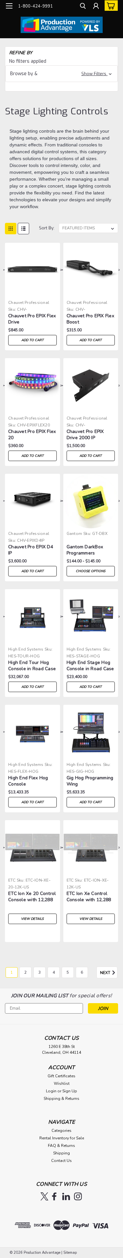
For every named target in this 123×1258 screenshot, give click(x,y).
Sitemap (70, 1252)
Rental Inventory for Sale (61, 1138)
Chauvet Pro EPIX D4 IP (30, 550)
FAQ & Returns (61, 1145)
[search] (83, 6)
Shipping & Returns (61, 1098)
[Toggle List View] (23, 228)
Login (51, 1091)
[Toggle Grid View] (10, 228)
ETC (11, 880)
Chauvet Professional (28, 302)
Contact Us (61, 1160)
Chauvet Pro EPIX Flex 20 (32, 434)
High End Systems (25, 649)
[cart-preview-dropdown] (109, 5)
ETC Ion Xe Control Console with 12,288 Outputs (89, 896)
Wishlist (62, 1083)
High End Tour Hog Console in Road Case (32, 665)
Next (105, 972)
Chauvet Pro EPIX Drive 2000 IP (85, 434)
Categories (61, 1130)
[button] (61, 73)
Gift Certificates (61, 1076)
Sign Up (69, 1091)
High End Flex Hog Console (28, 781)
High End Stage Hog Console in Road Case (90, 665)
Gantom (74, 533)
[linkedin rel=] (66, 1196)
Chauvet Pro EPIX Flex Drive (32, 319)
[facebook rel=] (54, 1196)
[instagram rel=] (78, 1196)
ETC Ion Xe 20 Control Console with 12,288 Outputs (32, 896)
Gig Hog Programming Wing (90, 781)
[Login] (96, 6)
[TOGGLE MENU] (9, 6)
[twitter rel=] (44, 1196)
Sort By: (46, 228)
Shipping (61, 1153)
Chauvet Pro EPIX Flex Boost (90, 319)
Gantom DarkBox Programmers (85, 550)
